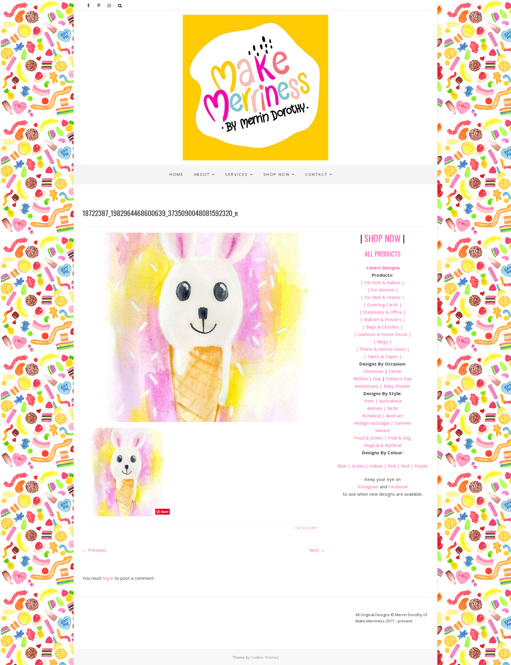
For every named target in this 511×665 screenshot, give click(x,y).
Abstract (394, 415)
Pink (392, 466)
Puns (369, 401)
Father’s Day (399, 378)
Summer (402, 423)
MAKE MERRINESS (107, 169)
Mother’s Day (367, 378)
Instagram (368, 487)
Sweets (382, 430)
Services (236, 174)
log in (108, 578)
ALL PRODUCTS (383, 253)
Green (358, 466)
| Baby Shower (394, 386)
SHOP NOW (382, 238)
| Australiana (387, 401)
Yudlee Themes (265, 657)
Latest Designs (383, 267)
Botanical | (373, 415)
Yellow (376, 466)
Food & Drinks (368, 438)
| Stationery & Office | (382, 312)
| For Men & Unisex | (382, 297)
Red (405, 466)
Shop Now (276, 174)
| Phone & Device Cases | (383, 349)
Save (165, 511)
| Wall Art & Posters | (382, 319)
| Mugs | (382, 341)
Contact (316, 174)
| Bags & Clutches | (382, 327)
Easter (395, 371)
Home (176, 174)
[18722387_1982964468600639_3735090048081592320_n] (204, 327)
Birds (392, 408)
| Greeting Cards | (382, 304)
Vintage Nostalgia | (374, 423)
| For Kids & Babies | (382, 282)
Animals (374, 408)
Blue (342, 466)
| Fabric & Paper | (383, 356)
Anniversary (367, 386)
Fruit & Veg (399, 438)
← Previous (94, 550)
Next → (317, 550)
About (202, 174)
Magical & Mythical (382, 445)
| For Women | (382, 290)
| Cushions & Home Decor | (382, 334)
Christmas (374, 371)
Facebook (398, 487)
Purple (421, 466)
